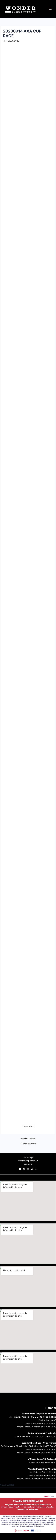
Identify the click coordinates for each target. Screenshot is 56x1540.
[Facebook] (20, 1169)
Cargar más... (28, 1126)
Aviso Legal (28, 1157)
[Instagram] (24, 1169)
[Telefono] (32, 1169)
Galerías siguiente (28, 1144)
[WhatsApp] (36, 1169)
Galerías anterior (28, 1139)
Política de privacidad (28, 1161)
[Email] (28, 1169)
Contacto (28, 1164)
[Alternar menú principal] (50, 9)
